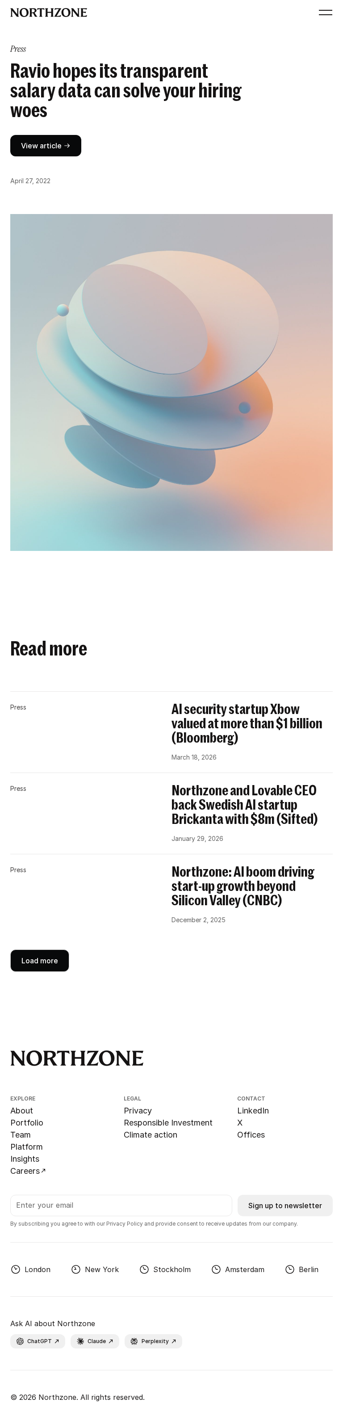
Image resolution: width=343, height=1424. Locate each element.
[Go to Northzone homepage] (160, 12)
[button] (324, 12)
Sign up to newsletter (285, 1205)
